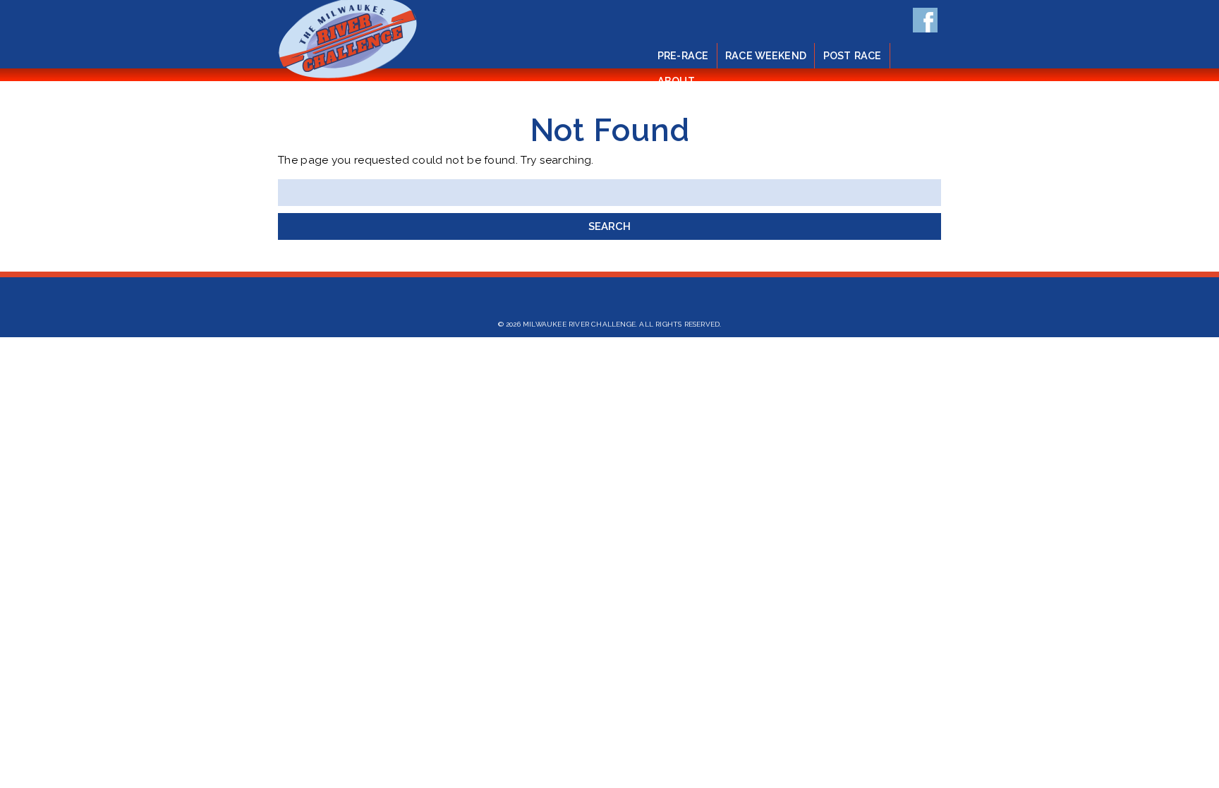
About (676, 81)
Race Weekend (765, 55)
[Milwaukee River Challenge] (348, 77)
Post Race (852, 55)
